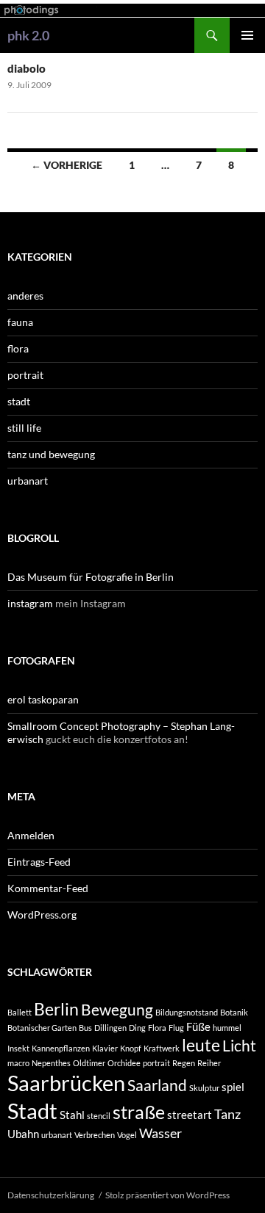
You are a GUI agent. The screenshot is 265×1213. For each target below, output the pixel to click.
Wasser (160, 1133)
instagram (30, 603)
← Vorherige (66, 165)
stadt (18, 401)
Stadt (32, 1110)
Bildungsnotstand (186, 1012)
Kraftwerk (162, 1048)
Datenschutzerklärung (50, 1195)
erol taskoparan (43, 699)
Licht (239, 1045)
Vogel (127, 1135)
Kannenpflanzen (61, 1048)
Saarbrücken (66, 1083)
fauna (20, 322)
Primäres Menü (247, 35)
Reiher (209, 1063)
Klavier (105, 1048)
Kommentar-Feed (47, 888)
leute (201, 1045)
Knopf (130, 1048)
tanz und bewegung (51, 454)
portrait (25, 375)
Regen (183, 1063)
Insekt (18, 1048)
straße (139, 1112)
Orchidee (124, 1063)
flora (18, 348)
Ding (137, 1027)
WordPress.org (42, 914)
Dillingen (110, 1027)
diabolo (26, 68)
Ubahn (23, 1133)
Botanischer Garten (42, 1027)
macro (18, 1063)
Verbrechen (94, 1135)
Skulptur (204, 1088)
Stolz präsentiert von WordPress (167, 1195)
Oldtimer (89, 1063)
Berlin (56, 1009)
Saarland (157, 1085)
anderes (25, 295)
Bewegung (117, 1009)
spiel (233, 1086)
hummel (227, 1027)
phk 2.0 (28, 35)
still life (24, 427)
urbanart (27, 480)
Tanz (227, 1114)
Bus (85, 1027)
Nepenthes (51, 1063)
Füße (198, 1026)
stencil (98, 1115)
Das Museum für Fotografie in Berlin (90, 577)
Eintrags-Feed (39, 861)
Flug (176, 1027)
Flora (157, 1027)
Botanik (234, 1012)
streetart (189, 1114)
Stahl (72, 1114)
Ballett (19, 1012)
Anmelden (30, 835)
